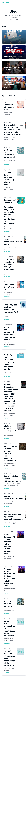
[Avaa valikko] (24, 2)
